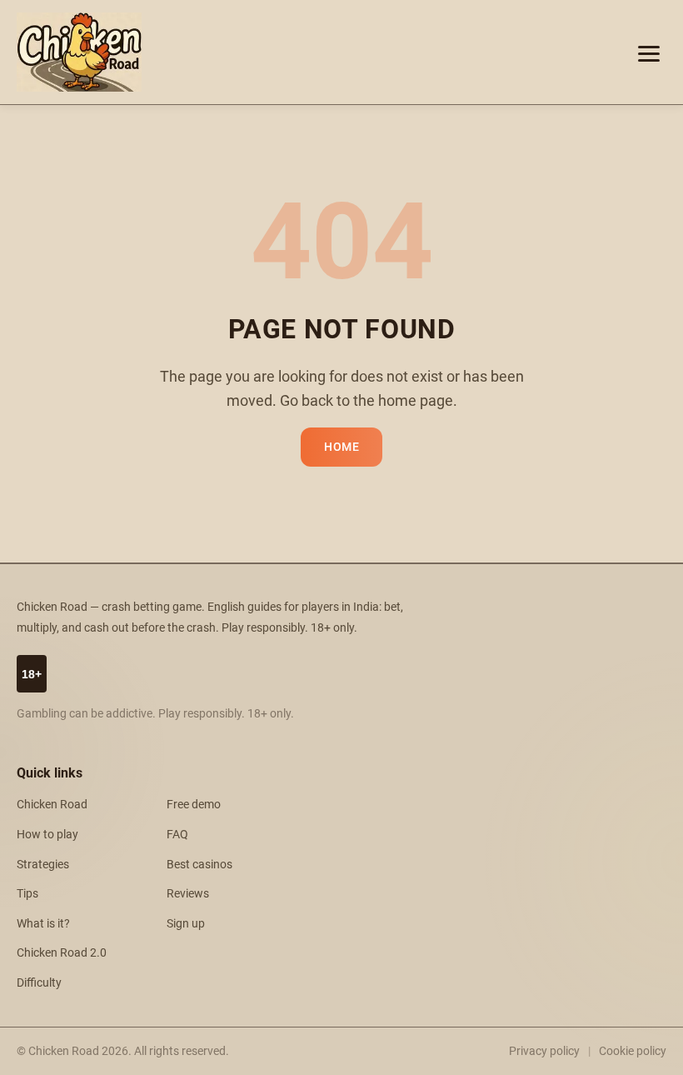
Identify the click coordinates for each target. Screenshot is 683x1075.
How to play (47, 835)
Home (341, 447)
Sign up (186, 924)
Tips (27, 894)
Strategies (43, 865)
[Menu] (648, 52)
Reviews (188, 894)
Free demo (194, 805)
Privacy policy (544, 1051)
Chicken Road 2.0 (62, 953)
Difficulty (39, 983)
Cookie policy (632, 1051)
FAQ (177, 835)
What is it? (43, 924)
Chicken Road (52, 805)
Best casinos (199, 865)
